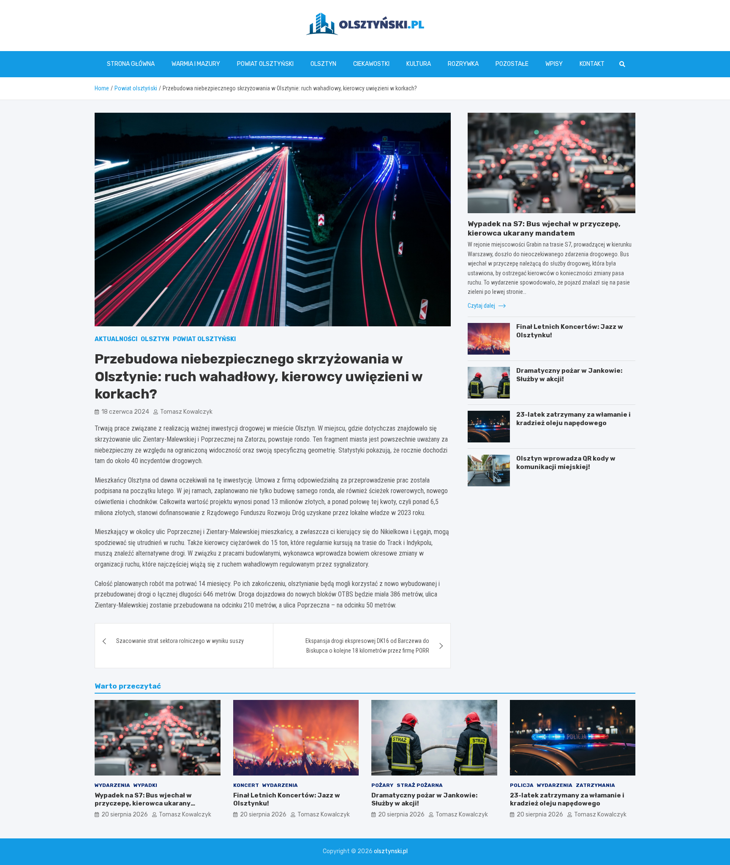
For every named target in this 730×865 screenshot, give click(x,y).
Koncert (246, 785)
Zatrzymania (595, 785)
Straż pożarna (420, 785)
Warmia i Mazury (196, 64)
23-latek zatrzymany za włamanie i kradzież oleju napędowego (573, 419)
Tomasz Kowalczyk (186, 411)
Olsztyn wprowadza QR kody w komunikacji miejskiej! (566, 463)
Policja (522, 785)
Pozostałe (512, 64)
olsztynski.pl (391, 851)
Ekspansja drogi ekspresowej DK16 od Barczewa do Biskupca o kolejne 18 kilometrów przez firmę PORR (367, 645)
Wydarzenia (112, 785)
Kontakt (592, 64)
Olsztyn (323, 64)
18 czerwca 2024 (125, 411)
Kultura (418, 64)
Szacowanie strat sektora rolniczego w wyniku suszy (180, 640)
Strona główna (131, 64)
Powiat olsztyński (265, 64)
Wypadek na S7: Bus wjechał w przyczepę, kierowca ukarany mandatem (143, 804)
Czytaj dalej (482, 305)
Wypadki (145, 785)
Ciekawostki (371, 64)
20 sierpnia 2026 (124, 814)
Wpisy (554, 64)
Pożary (382, 785)
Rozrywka (463, 64)
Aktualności (116, 339)
